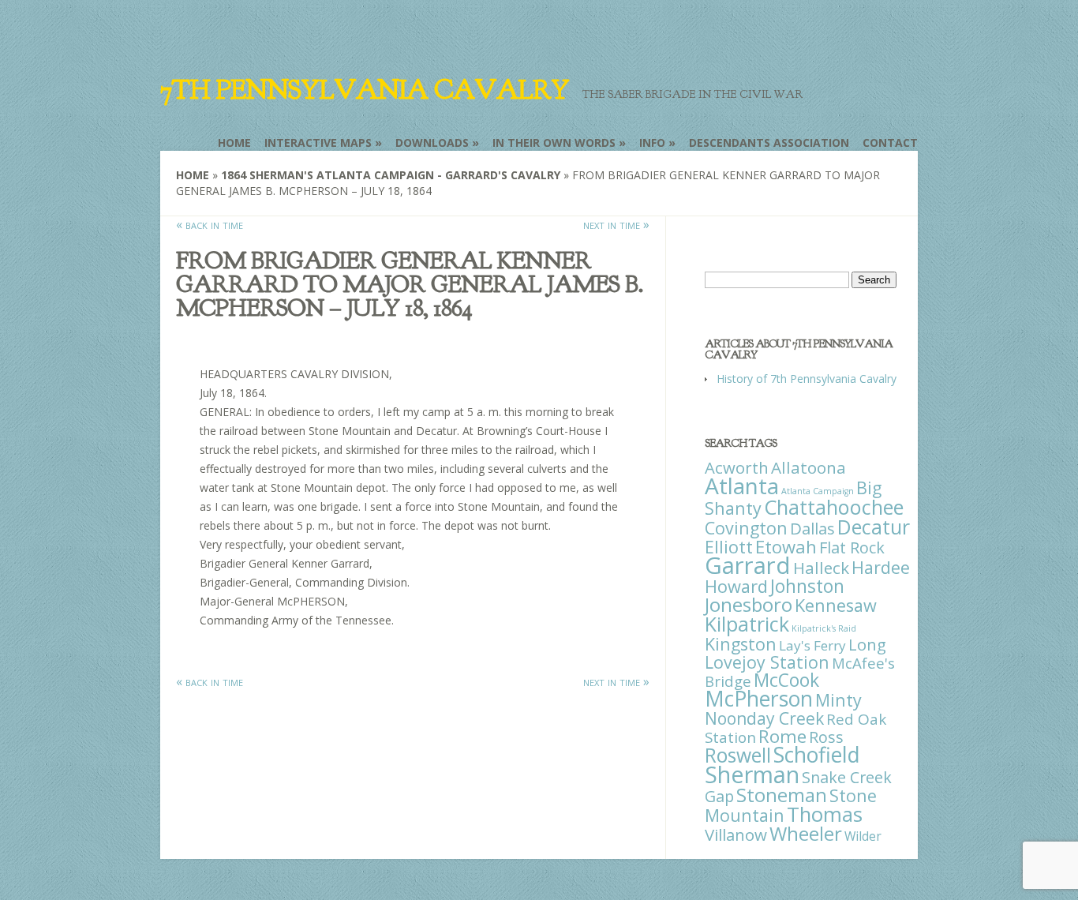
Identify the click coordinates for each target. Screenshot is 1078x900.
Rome (782, 736)
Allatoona (808, 467)
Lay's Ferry (812, 645)
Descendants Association (769, 142)
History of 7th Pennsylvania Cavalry (806, 378)
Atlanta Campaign (817, 491)
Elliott (729, 546)
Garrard (748, 565)
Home (234, 142)
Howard (736, 586)
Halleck (821, 568)
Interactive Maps (318, 142)
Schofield (816, 754)
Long (867, 644)
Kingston (741, 643)
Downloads (432, 142)
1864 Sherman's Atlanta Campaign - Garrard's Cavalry (390, 174)
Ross (826, 737)
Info (652, 142)
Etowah (786, 546)
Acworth (737, 467)
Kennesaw (836, 605)
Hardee (881, 567)
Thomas (825, 814)
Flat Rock (852, 547)
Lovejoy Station (767, 662)
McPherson (759, 698)
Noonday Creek (764, 718)
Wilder (862, 836)
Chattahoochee (834, 506)
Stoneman (781, 795)
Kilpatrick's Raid (824, 628)
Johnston (807, 585)
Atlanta (742, 486)
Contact (890, 142)
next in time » (616, 224)
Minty (838, 699)
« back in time (209, 224)
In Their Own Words (554, 142)
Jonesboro (748, 604)
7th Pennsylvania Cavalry (364, 90)
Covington (746, 527)
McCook (786, 680)
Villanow (736, 834)
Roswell (738, 755)
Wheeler (805, 833)
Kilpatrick (747, 623)
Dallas (812, 528)
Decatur (873, 526)
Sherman (752, 774)
